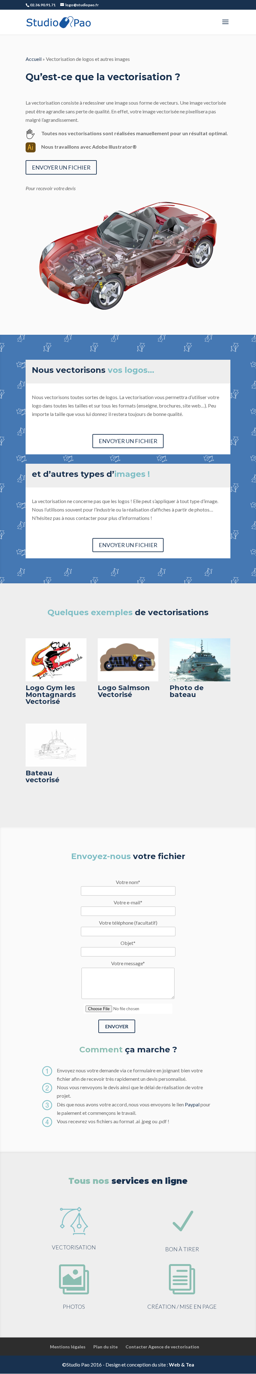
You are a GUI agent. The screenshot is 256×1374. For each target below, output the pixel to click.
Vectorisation (74, 1247)
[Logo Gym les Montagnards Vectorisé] (56, 679)
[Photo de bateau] (200, 679)
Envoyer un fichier (61, 167)
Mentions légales (68, 1346)
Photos (74, 1306)
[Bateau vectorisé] (56, 765)
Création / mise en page (182, 1306)
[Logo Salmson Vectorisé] (128, 679)
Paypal (192, 1104)
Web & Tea (181, 1364)
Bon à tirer (182, 1249)
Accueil (34, 59)
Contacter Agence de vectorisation (162, 1346)
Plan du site (105, 1346)
